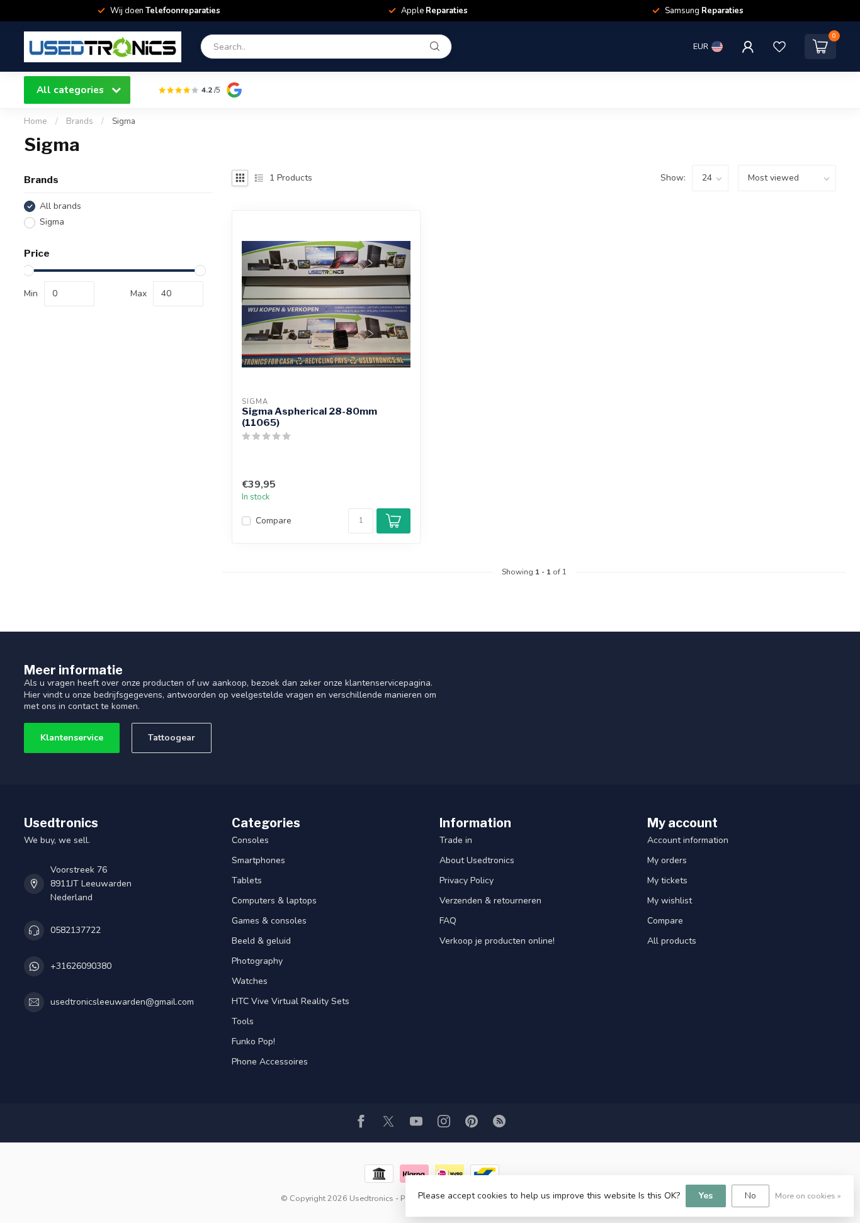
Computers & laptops (274, 901)
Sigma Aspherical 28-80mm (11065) (309, 417)
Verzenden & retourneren (490, 901)
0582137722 (75, 930)
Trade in (455, 840)
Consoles (250, 840)
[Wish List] (779, 46)
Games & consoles (269, 921)
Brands (79, 121)
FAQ (447, 921)
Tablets (247, 880)
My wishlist (669, 901)
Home (35, 121)
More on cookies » (808, 1195)
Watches (250, 981)
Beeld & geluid (261, 941)
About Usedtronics (476, 860)
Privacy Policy (466, 880)
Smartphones (258, 860)
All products (671, 941)
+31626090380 (80, 966)
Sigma (123, 121)
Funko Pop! (253, 1041)
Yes (706, 1196)
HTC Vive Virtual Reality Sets (290, 1001)
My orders (667, 860)
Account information (687, 840)
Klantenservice (71, 738)
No (750, 1196)
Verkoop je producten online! (497, 941)
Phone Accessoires (270, 1062)
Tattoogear (171, 738)
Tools (243, 1021)
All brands (60, 206)
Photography (257, 961)
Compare (273, 520)
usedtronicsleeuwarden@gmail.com (122, 1002)
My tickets (667, 880)
